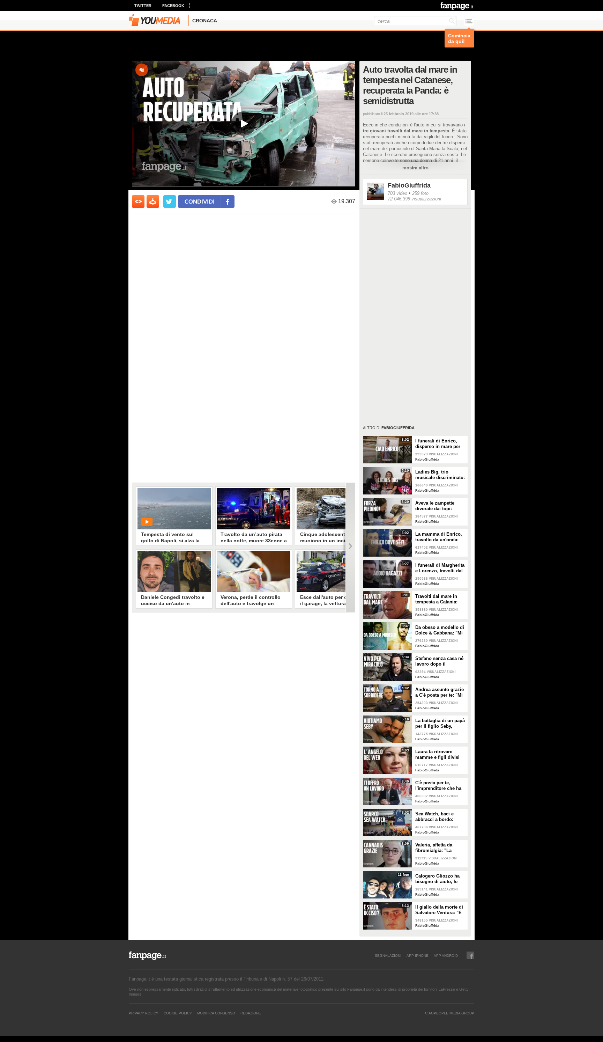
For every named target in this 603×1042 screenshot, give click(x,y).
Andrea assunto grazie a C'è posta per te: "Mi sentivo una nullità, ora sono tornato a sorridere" (440, 692)
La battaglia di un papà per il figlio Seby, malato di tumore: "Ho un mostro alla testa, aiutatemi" (440, 723)
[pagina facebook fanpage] (470, 955)
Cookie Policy (178, 1013)
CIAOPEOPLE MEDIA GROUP (449, 1013)
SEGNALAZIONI (388, 955)
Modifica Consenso (216, 1013)
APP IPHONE (418, 955)
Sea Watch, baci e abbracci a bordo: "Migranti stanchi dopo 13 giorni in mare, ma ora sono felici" (440, 816)
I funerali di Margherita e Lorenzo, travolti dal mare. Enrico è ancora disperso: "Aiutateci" (439, 568)
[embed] (138, 201)
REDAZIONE (250, 1013)
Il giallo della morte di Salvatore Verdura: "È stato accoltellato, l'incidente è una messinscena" (439, 910)
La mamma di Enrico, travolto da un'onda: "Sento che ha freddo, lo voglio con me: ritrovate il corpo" (438, 537)
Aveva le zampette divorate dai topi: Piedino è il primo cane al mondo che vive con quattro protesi (440, 506)
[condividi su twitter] (169, 201)
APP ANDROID (446, 955)
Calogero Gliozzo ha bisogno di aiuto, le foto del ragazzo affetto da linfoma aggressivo (440, 879)
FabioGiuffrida (409, 185)
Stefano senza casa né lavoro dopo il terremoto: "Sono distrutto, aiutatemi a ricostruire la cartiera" (439, 661)
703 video (397, 193)
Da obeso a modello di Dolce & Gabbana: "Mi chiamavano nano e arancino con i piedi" (439, 630)
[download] (153, 201)
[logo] (457, 6)
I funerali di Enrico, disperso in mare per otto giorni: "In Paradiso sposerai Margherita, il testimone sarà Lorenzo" (437, 443)
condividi (200, 201)
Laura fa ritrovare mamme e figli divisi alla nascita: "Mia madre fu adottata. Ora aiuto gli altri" (439, 754)
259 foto (420, 193)
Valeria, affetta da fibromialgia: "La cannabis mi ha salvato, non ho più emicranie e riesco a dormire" (437, 847)
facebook (173, 5)
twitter (142, 5)
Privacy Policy (143, 1013)
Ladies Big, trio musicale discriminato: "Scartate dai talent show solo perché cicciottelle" (440, 474)
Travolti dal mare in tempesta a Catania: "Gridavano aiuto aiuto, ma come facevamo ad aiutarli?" (440, 599)
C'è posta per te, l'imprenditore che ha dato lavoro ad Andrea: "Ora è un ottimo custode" (439, 785)
